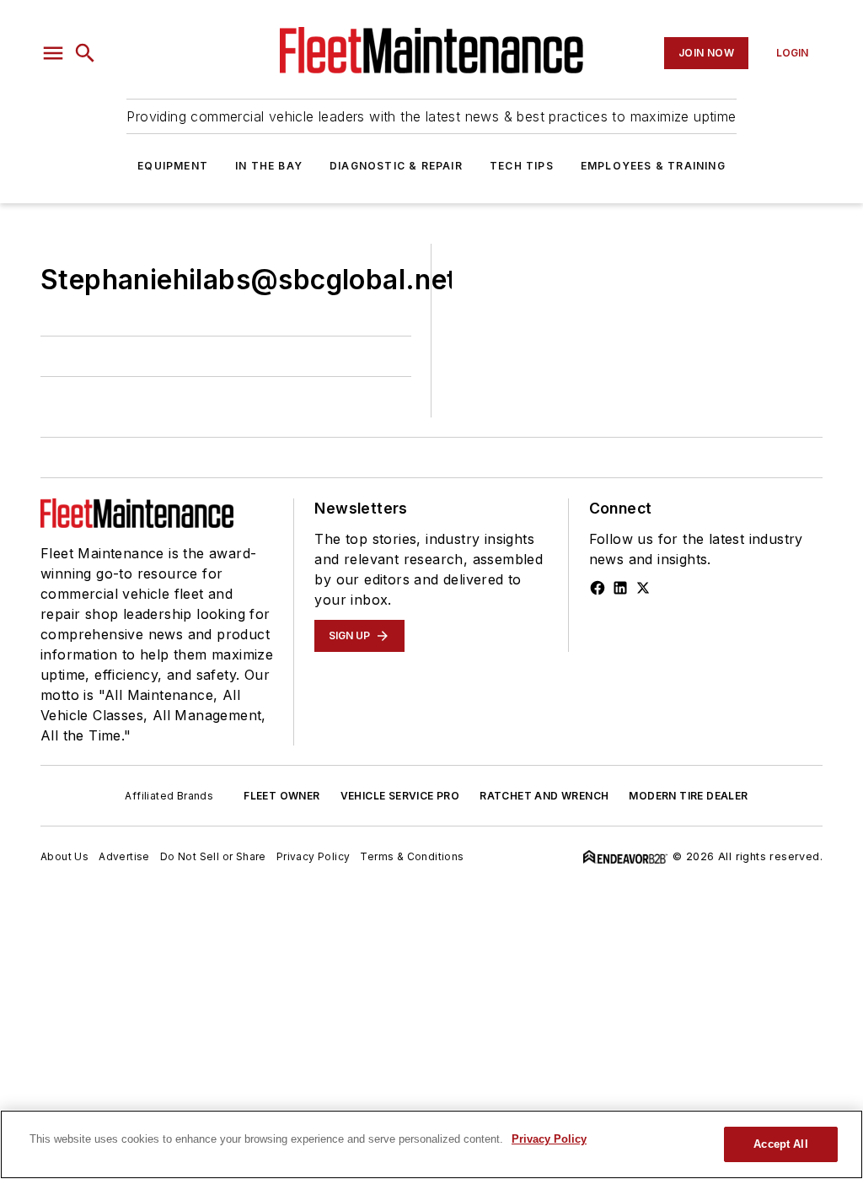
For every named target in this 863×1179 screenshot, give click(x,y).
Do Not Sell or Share (213, 856)
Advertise (124, 856)
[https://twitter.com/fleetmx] (643, 587)
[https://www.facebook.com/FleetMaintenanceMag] (597, 587)
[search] (85, 53)
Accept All (780, 1144)
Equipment (172, 165)
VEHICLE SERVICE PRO (400, 795)
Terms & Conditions (412, 856)
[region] (431, 1144)
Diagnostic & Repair (396, 165)
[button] (53, 53)
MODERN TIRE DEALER (688, 795)
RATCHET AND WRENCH (544, 795)
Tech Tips (522, 165)
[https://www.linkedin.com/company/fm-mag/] (620, 587)
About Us (64, 856)
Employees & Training (653, 165)
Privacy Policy (313, 856)
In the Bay (269, 165)
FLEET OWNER (281, 795)
